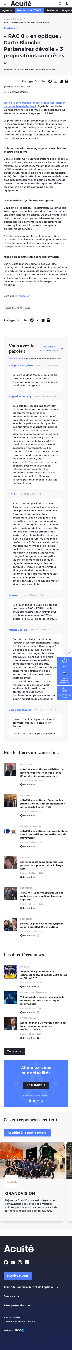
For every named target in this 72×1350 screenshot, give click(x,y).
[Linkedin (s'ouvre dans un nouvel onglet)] (42, 1100)
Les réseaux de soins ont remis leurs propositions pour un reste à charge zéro (42, 865)
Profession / (19, 19)
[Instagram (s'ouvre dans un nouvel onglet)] (38, 1100)
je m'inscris (36, 1085)
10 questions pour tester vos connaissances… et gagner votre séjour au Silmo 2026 (43, 975)
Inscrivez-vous (17, 1275)
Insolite (24, 967)
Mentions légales (12, 1317)
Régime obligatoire (31, 826)
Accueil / (8, 19)
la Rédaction (22, 295)
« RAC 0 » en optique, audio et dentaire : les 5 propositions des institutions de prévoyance (44, 834)
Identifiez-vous (16, 358)
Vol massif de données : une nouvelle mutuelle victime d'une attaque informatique (42, 1000)
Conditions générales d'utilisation (19, 1321)
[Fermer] (69, 652)
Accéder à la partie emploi (27, 1132)
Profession (53, 10)
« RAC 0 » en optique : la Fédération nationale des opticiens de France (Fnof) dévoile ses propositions (42, 772)
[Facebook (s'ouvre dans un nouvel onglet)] (30, 1100)
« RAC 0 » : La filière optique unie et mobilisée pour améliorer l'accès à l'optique (41, 896)
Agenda (7, 10)
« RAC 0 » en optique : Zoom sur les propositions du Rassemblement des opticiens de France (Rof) (42, 803)
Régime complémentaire (33, 992)
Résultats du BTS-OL (29, 10)
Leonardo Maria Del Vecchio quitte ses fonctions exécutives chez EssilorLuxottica (43, 1026)
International (28, 1018)
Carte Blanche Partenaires (18, 308)
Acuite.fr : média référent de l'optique (29, 1287)
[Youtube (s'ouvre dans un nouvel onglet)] (34, 1100)
